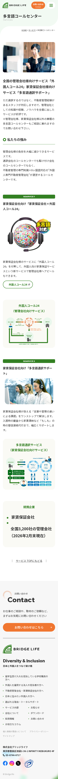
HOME (24, 30)
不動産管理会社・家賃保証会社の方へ (24, 690)
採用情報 (9, 718)
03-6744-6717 (13, 755)
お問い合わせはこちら (29, 627)
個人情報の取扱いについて (14, 731)
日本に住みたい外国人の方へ (19, 696)
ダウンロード (37, 713)
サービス (32, 30)
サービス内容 (12, 707)
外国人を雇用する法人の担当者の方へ (24, 685)
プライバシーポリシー (39, 731)
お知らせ (35, 707)
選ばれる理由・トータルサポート (22, 701)
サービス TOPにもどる (29, 561)
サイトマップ (9, 735)
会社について (12, 713)
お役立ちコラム (13, 724)
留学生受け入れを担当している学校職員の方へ (26, 678)
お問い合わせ (38, 5)
